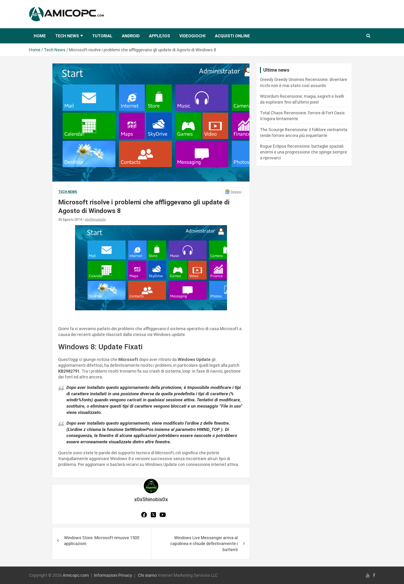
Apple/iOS (159, 35)
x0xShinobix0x (95, 219)
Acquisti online (232, 35)
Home (40, 35)
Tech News (67, 35)
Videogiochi (192, 35)
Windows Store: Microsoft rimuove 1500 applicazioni (101, 540)
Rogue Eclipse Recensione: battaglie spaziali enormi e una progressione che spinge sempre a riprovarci (303, 152)
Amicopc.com (76, 575)
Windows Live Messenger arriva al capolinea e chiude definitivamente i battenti (204, 543)
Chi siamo (147, 575)
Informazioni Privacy (113, 575)
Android (131, 35)
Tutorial (102, 35)
